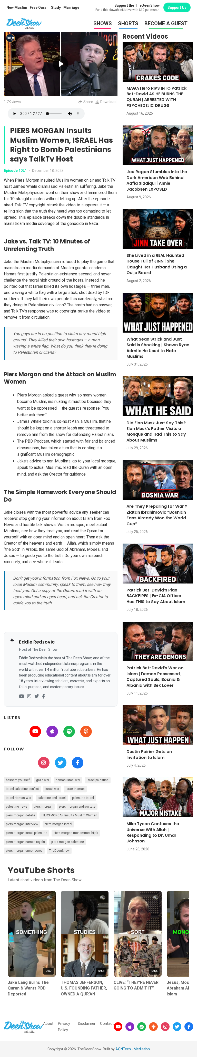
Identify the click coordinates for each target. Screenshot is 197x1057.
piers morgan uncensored (24, 850)
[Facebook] (43, 696)
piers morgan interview (22, 824)
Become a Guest (166, 23)
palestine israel (83, 798)
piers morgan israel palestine (26, 833)
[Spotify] (141, 1026)
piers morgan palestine (67, 842)
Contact (107, 1023)
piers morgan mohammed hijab (76, 833)
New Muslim (16, 7)
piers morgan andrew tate (77, 806)
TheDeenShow (59, 850)
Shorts (128, 23)
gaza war (42, 780)
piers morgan (43, 806)
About (48, 1023)
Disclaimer (86, 1023)
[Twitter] (36, 696)
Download (108, 102)
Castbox (86, 731)
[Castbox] (153, 1026)
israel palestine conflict (22, 789)
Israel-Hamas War (18, 798)
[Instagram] (29, 696)
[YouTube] (21, 696)
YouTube (35, 731)
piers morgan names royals (25, 842)
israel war (52, 789)
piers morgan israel (58, 824)
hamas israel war (68, 780)
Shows (102, 23)
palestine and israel (52, 798)
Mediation (142, 1049)
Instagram (44, 762)
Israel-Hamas (75, 789)
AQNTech (123, 1049)
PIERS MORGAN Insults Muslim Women (69, 815)
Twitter (60, 762)
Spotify (69, 731)
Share (88, 102)
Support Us (177, 7)
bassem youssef (18, 780)
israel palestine (98, 780)
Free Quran (39, 7)
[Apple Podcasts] (129, 1026)
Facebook (77, 762)
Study (56, 7)
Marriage (71, 7)
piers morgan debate (20, 815)
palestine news (16, 806)
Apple (52, 731)
